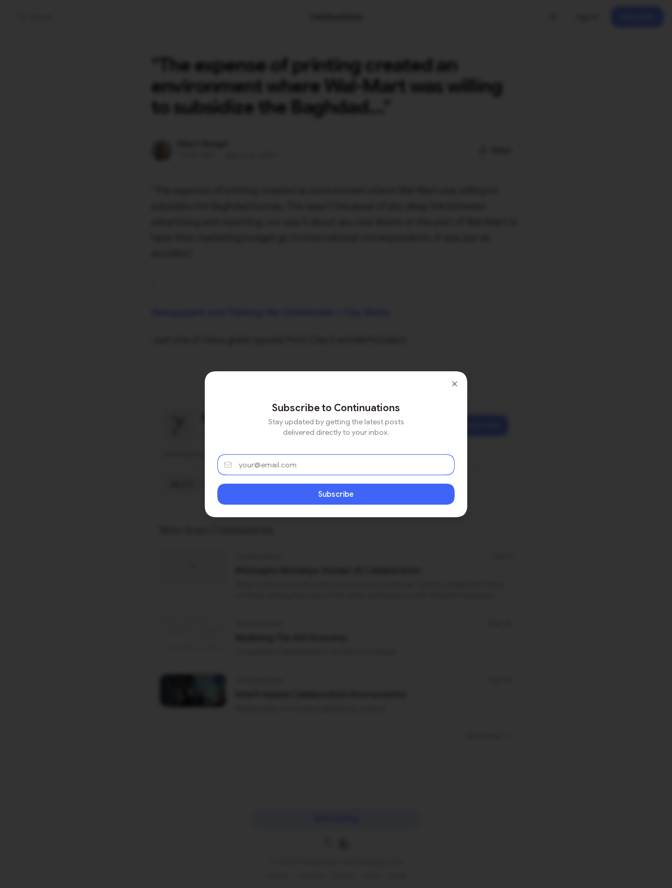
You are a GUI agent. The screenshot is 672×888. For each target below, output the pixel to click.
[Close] (454, 384)
